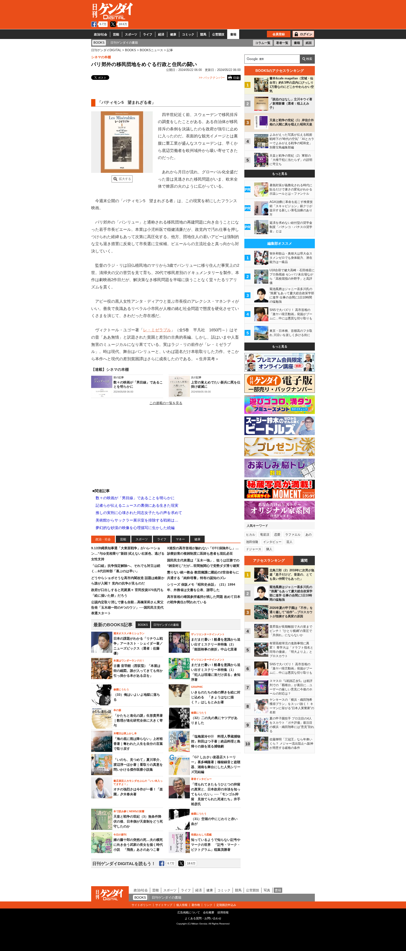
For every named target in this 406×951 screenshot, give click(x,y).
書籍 (233, 34)
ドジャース (253, 549)
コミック (188, 34)
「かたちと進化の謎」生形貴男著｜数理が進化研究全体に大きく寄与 (138, 720)
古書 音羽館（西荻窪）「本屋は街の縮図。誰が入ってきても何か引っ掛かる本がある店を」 (138, 670)
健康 (173, 34)
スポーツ (131, 34)
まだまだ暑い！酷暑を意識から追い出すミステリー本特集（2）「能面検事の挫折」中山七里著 (215, 644)
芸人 (289, 542)
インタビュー (272, 542)
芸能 (116, 34)
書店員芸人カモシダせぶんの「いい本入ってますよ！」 (138, 782)
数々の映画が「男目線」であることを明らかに (135, 498)
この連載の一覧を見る (165, 403)
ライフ (147, 34)
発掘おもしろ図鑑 (201, 834)
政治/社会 (100, 34)
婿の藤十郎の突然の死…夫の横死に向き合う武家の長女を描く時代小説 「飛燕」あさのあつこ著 (138, 844)
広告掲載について (188, 912)
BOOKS (143, 624)
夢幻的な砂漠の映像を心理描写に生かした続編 (135, 528)
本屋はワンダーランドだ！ (128, 660)
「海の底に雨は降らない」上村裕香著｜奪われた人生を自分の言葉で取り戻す (138, 743)
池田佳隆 (252, 542)
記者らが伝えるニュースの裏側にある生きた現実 (137, 505)
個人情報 (181, 905)
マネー (180, 539)
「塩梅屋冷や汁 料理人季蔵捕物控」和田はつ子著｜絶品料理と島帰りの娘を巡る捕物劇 (215, 741)
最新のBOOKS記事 (113, 624)
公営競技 (218, 34)
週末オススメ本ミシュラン (128, 633)
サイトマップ (163, 905)
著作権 (195, 905)
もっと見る (279, 173)
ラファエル (293, 534)
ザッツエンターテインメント (208, 634)
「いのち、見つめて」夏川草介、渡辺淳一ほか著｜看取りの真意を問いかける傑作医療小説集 (138, 764)
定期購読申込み (226, 905)
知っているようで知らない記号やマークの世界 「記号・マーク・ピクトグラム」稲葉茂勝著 (215, 844)
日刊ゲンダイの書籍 (166, 624)
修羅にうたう (121, 689)
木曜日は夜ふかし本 (125, 733)
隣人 (269, 549)
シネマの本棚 (101, 57)
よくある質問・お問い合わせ (203, 918)
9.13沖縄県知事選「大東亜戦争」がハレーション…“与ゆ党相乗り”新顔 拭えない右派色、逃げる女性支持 (127, 553)
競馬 (203, 34)
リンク (208, 905)
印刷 (236, 78)
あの (308, 534)
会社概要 (208, 912)
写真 (267, 890)
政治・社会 (103, 539)
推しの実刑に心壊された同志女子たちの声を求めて (139, 513)
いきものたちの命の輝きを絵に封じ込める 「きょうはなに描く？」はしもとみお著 (215, 697)
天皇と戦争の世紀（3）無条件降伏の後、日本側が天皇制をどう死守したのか (138, 821)
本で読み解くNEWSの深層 (128, 811)
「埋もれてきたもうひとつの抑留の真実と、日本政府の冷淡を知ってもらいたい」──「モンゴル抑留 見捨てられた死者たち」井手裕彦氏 (215, 794)
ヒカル (250, 534)
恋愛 (277, 534)
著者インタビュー (201, 778)
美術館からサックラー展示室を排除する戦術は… (137, 520)
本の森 (117, 710)
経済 (161, 34)
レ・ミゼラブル (157, 330)
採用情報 (223, 912)
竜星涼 (264, 534)
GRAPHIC (197, 686)
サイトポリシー (141, 905)
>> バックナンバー (212, 77)
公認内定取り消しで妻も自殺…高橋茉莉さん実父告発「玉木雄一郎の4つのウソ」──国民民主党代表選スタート (127, 607)
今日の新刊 (119, 834)
